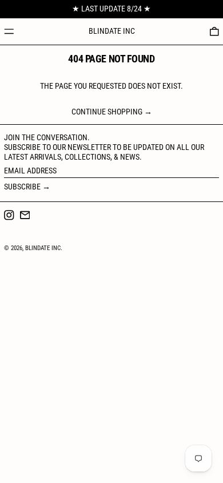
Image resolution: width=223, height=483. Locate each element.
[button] (214, 31)
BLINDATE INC (112, 30)
